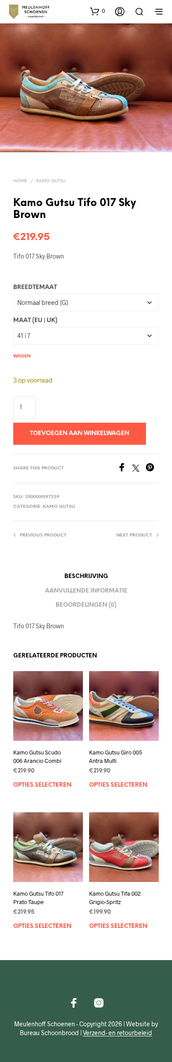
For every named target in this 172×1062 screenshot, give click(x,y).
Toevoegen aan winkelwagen (79, 433)
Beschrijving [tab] (86, 576)
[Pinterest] (152, 469)
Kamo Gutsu (50, 181)
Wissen (21, 356)
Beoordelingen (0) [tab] (86, 605)
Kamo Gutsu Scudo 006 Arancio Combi (37, 756)
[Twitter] (139, 469)
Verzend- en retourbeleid (117, 1032)
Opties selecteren (42, 785)
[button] (97, 11)
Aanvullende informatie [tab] (86, 591)
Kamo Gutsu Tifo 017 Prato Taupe (38, 897)
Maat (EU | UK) (35, 320)
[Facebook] (124, 469)
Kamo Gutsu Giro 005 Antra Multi (115, 756)
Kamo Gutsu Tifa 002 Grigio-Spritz (115, 897)
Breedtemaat (35, 287)
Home (20, 181)
